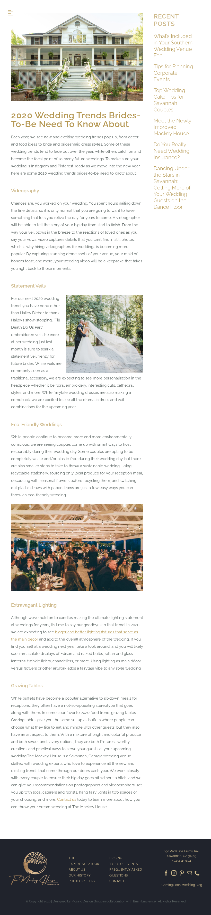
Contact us (66, 799)
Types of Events (123, 864)
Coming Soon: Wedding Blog (182, 885)
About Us (77, 869)
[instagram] (174, 873)
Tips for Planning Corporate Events (173, 72)
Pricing (115, 858)
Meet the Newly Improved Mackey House (172, 127)
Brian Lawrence (144, 901)
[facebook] (166, 873)
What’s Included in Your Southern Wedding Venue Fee (173, 46)
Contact (117, 881)
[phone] (197, 873)
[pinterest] (181, 873)
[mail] (189, 873)
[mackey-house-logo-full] (34, 852)
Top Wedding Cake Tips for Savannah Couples (169, 100)
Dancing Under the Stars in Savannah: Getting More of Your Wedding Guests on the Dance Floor (172, 187)
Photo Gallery (82, 881)
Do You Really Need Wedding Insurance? (171, 150)
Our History (80, 875)
